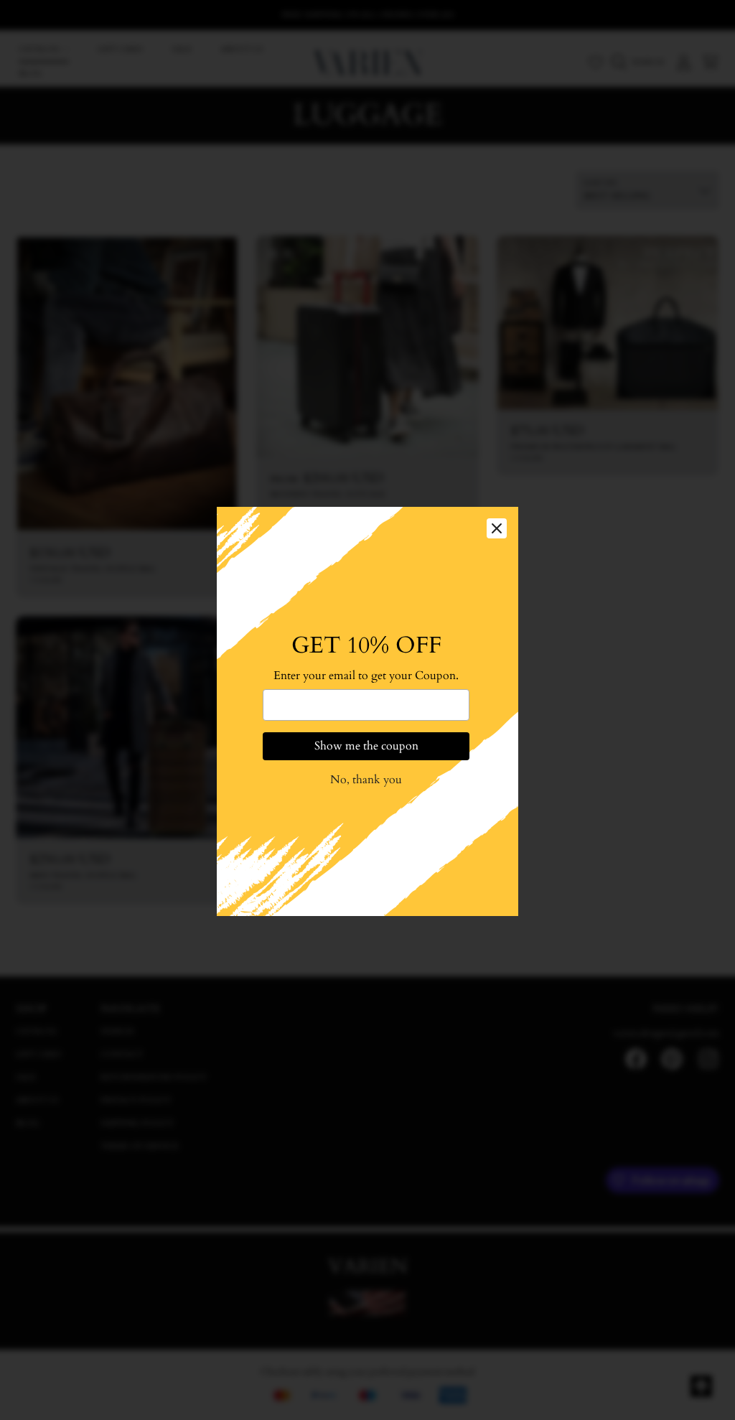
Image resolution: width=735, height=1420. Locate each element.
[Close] (497, 527)
